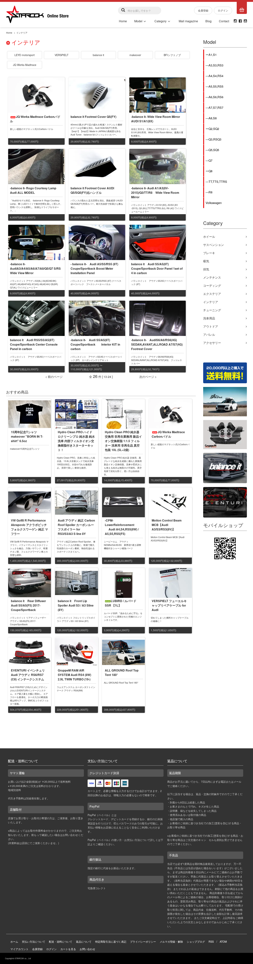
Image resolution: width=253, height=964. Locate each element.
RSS (211, 941)
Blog (208, 21)
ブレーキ (209, 253)
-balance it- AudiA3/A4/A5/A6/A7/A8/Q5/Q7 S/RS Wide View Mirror (37, 268)
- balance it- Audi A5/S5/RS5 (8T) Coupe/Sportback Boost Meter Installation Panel (94, 268)
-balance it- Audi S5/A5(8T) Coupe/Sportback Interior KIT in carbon (95, 344)
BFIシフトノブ (172, 55)
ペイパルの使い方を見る (102, 848)
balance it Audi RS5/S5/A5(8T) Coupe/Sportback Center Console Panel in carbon (34, 344)
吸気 (206, 261)
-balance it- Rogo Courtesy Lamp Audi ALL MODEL (33, 190)
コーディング (212, 285)
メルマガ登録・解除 (171, 941)
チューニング (212, 310)
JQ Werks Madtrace (24, 65)
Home (123, 21)
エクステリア (212, 294)
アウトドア (210, 326)
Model (138, 21)
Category (160, 21)
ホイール (209, 236)
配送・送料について (60, 941)
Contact (224, 21)
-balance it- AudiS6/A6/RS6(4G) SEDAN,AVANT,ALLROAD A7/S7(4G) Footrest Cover (158, 344)
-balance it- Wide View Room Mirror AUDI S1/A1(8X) (155, 119)
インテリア (21, 32)
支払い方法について (33, 941)
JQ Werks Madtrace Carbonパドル (35, 119)
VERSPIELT (62, 55)
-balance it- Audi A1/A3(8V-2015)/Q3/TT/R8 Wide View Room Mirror (155, 192)
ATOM (223, 941)
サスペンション (213, 245)
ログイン (223, 10)
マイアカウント (19, 949)
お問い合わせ (87, 949)
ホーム (14, 941)
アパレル (209, 334)
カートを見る (68, 949)
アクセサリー (212, 343)
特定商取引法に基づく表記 (110, 941)
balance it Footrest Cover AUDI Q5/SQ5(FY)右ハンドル (92, 190)
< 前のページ (54, 377)
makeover (135, 55)
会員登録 (203, 10)
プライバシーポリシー (143, 941)
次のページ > (148, 377)
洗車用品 (209, 318)
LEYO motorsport (24, 55)
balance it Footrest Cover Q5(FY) (93, 117)
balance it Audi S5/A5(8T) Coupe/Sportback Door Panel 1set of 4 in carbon (157, 268)
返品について (83, 941)
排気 (206, 269)
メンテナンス (212, 277)
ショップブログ (196, 941)
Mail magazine (188, 21)
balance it (98, 55)
